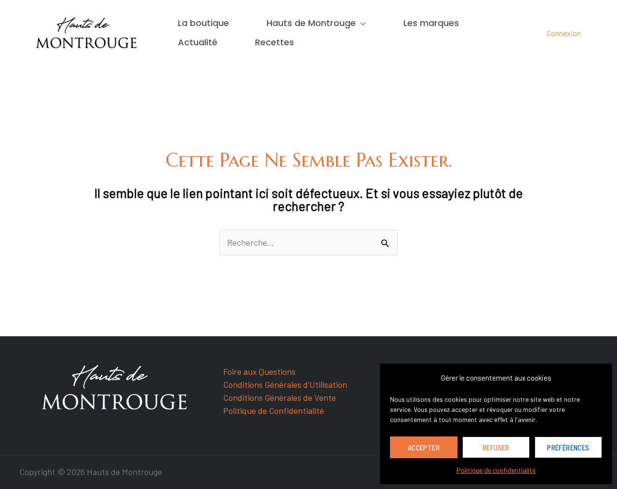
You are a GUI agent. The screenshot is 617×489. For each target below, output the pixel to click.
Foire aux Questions (259, 371)
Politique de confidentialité (496, 470)
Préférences (568, 447)
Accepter (424, 447)
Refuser (496, 447)
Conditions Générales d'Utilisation (285, 384)
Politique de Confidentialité (273, 410)
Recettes (274, 42)
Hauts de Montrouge (311, 23)
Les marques (431, 23)
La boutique (203, 23)
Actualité (197, 42)
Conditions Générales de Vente (279, 397)
